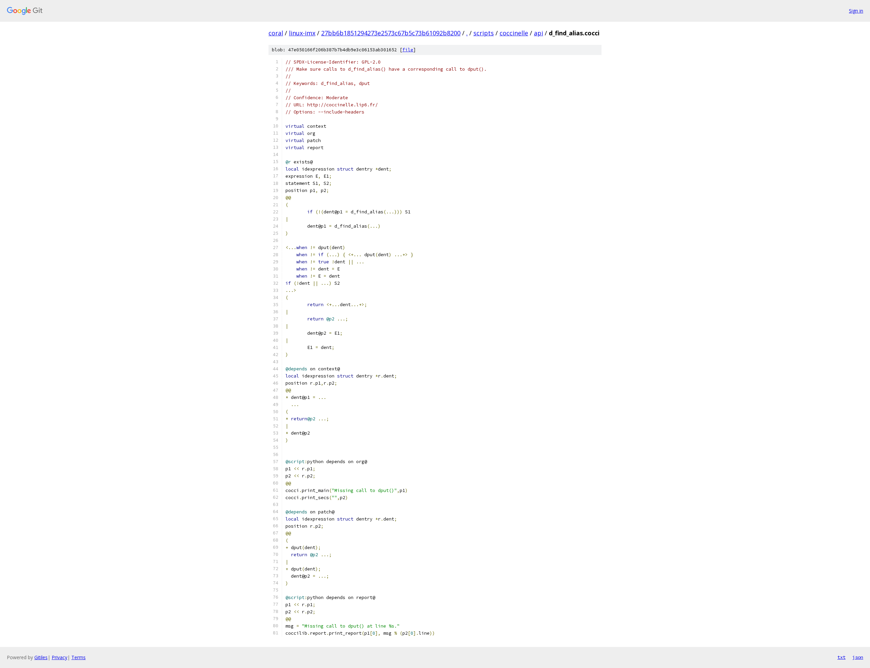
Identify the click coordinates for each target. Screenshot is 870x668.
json (857, 657)
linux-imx (302, 33)
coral (275, 33)
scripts (483, 33)
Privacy (59, 657)
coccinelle (514, 33)
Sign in (856, 10)
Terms (78, 657)
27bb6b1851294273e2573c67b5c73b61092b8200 (390, 33)
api (538, 33)
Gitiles (41, 657)
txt (841, 657)
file (407, 50)
